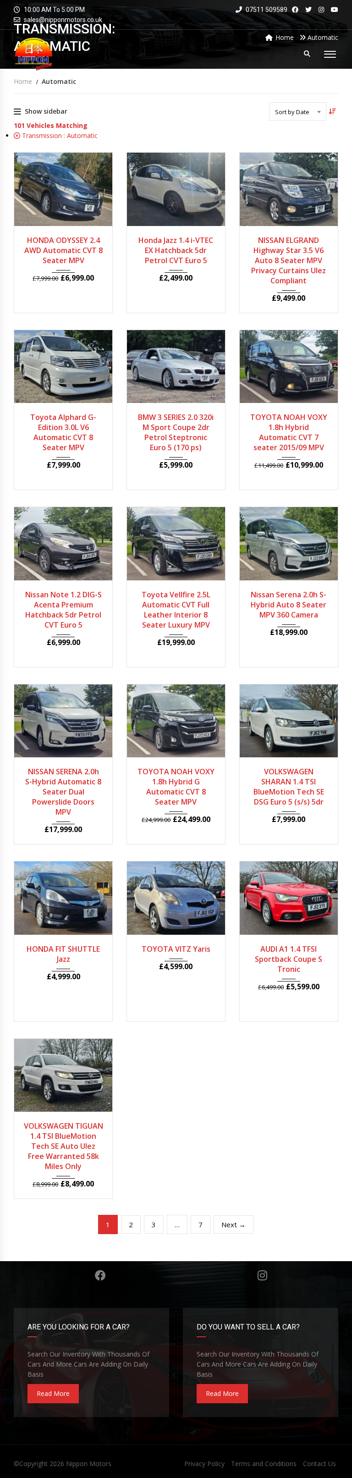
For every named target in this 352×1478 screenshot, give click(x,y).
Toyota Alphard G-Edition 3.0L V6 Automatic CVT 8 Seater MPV (63, 432)
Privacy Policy (204, 1463)
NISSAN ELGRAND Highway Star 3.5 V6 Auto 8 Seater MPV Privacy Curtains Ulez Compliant (288, 260)
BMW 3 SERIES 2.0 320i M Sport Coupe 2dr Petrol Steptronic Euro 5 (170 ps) (176, 432)
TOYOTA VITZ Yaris (176, 949)
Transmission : (59, 135)
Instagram (262, 1275)
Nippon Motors (88, 1463)
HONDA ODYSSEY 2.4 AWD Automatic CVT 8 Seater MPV (63, 250)
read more (53, 1393)
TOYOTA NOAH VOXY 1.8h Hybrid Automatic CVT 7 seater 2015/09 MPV (288, 432)
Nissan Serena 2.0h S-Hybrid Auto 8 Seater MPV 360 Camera (288, 605)
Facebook (100, 1275)
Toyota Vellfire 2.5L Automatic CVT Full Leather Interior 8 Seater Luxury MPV (176, 610)
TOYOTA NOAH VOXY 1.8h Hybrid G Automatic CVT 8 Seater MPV (176, 787)
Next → (233, 1224)
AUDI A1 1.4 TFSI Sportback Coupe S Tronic (288, 959)
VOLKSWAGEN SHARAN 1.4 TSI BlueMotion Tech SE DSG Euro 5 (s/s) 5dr (288, 787)
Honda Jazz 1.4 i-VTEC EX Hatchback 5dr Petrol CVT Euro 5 (175, 250)
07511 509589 (265, 9)
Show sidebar (46, 111)
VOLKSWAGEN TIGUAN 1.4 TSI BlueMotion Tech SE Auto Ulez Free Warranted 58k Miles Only (63, 1146)
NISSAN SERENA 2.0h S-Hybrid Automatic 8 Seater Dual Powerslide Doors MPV (63, 792)
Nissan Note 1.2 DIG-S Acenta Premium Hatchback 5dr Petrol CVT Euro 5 (63, 610)
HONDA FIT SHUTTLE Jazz (63, 954)
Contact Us (319, 1463)
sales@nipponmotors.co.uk (63, 19)
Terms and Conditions (264, 1463)
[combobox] (297, 111)
